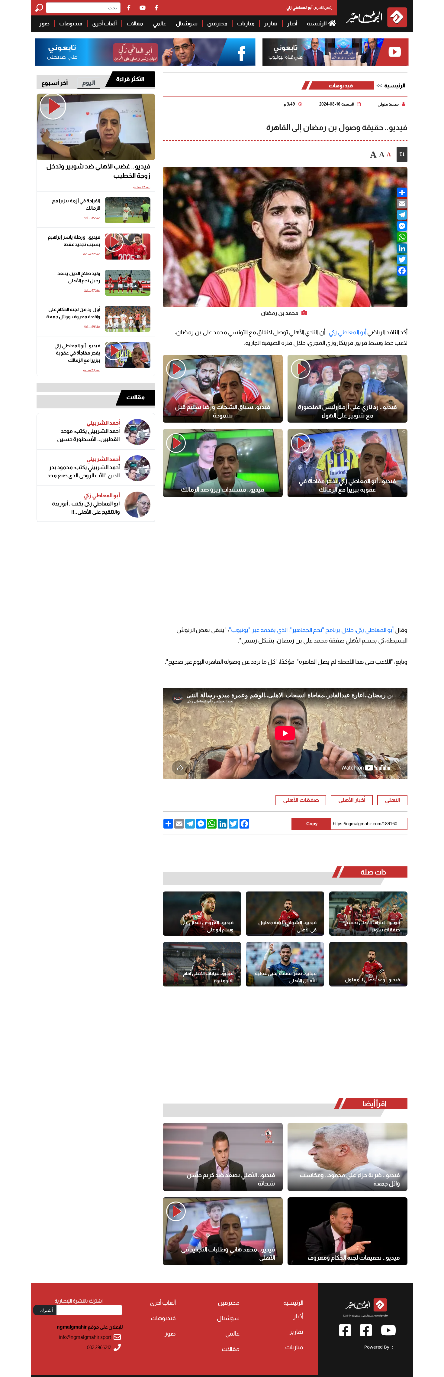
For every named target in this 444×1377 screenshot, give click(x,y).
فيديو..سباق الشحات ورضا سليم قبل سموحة (222, 411)
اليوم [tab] (88, 82)
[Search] (40, 7)
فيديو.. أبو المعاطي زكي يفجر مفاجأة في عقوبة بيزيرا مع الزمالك (347, 485)
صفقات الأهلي (301, 800)
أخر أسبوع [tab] (54, 83)
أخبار (292, 24)
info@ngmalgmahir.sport (85, 1337)
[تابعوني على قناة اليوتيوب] (335, 52)
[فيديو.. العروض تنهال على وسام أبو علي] (202, 913)
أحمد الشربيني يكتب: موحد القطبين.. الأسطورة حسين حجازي (88, 435)
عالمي (159, 24)
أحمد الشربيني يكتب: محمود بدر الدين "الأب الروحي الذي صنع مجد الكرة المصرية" (83, 471)
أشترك (46, 1310)
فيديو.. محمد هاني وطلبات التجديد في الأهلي (228, 1253)
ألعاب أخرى (104, 24)
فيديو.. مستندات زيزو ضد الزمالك (222, 489)
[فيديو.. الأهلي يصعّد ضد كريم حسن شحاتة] (223, 1157)
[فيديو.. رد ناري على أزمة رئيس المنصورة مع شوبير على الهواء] (347, 389)
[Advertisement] (285, 552)
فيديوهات (70, 24)
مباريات (246, 24)
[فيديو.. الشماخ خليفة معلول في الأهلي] (285, 913)
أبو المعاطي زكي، (346, 332)
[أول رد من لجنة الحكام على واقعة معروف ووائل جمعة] (127, 319)
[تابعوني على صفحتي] (145, 52)
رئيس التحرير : (309, 7)
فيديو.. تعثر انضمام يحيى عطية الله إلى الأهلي (286, 977)
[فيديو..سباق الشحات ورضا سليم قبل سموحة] (223, 389)
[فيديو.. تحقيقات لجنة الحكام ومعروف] (347, 1231)
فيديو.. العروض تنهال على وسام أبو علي (206, 926)
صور (44, 24)
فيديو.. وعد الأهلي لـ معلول (372, 979)
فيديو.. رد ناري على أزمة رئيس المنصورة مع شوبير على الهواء (347, 411)
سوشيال (187, 24)
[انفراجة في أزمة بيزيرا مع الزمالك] (127, 210)
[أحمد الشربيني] (137, 432)
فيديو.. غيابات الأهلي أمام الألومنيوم (208, 977)
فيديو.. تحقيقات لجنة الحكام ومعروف (353, 1257)
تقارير (271, 24)
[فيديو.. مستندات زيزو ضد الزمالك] (223, 463)
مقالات (135, 24)
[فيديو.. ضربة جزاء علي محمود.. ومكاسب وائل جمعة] (347, 1157)
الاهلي (392, 800)
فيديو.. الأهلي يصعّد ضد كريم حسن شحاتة (231, 1179)
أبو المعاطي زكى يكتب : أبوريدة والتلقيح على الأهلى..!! (86, 508)
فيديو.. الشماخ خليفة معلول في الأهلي (287, 926)
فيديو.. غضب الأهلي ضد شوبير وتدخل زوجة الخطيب (98, 171)
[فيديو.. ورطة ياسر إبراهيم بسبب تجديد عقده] (127, 247)
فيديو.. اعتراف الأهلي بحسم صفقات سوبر (372, 926)
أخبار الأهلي (351, 800)
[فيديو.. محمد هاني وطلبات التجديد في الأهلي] (223, 1231)
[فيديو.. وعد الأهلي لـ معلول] (368, 964)
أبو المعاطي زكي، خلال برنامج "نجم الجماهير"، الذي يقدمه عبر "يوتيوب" (311, 629)
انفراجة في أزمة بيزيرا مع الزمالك (76, 204)
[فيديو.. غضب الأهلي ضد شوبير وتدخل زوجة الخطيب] (96, 127)
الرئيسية (317, 24)
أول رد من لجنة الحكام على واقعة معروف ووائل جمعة (73, 313)
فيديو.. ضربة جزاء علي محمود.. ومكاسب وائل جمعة (350, 1179)
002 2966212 (99, 1347)
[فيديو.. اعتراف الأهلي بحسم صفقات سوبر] (368, 913)
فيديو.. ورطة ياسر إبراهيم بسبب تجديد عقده (74, 240)
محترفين (217, 24)
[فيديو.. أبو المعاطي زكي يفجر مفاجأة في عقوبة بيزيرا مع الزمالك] (347, 463)
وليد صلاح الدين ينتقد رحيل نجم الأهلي (78, 277)
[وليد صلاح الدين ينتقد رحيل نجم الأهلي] (127, 283)
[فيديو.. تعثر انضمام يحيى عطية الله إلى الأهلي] (285, 964)
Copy (311, 823)
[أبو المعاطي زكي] (137, 505)
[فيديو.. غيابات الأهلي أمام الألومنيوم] (202, 964)
